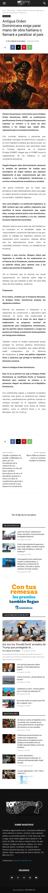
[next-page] (7, 576)
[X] (18, 47)
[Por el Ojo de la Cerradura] (4, 41)
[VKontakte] (36, 877)
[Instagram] (30, 877)
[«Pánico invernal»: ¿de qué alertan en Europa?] (8, 680)
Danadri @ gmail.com (22, 860)
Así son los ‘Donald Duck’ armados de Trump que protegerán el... (24, 646)
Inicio (4, 10)
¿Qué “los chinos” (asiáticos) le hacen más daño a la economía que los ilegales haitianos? (30, 534)
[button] (4, 3)
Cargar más (23, 783)
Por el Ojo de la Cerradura (16, 41)
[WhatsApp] (29, 47)
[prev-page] (4, 576)
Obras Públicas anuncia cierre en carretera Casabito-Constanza (36, 458)
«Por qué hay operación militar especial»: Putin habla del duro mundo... (28, 667)
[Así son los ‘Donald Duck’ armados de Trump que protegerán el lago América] (24, 630)
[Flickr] (24, 877)
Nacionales (11, 10)
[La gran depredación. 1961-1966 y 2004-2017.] (8, 774)
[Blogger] (11, 877)
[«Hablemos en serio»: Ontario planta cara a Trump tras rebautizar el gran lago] (8, 692)
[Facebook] (12, 47)
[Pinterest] (24, 47)
